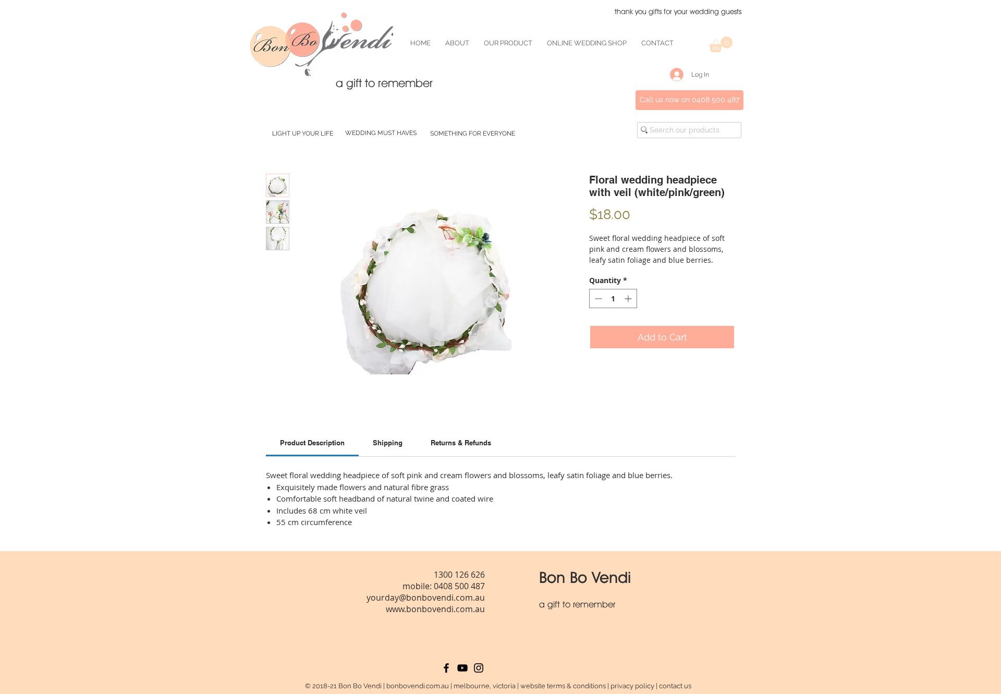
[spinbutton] (613, 298)
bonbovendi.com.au (417, 686)
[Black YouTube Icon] (462, 668)
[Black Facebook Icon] (446, 668)
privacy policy (632, 686)
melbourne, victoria (485, 686)
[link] (312, 443)
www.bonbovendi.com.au (435, 609)
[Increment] (629, 298)
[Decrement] (597, 298)
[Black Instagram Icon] (478, 668)
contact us (675, 686)
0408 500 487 (459, 586)
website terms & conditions (563, 686)
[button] (721, 44)
